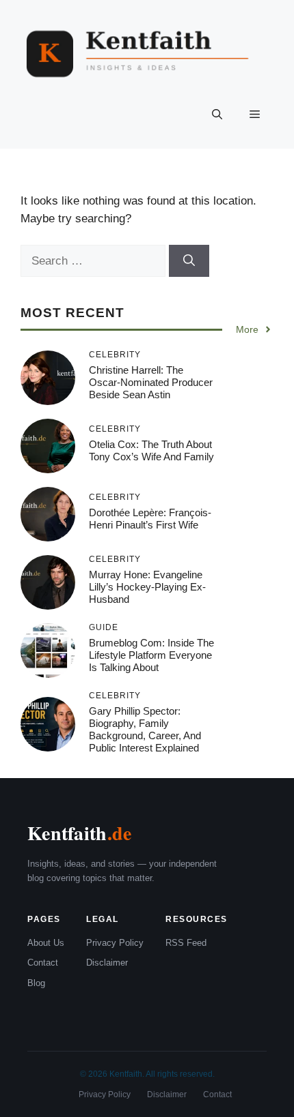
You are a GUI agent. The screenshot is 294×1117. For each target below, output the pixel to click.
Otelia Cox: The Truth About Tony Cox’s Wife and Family (151, 450)
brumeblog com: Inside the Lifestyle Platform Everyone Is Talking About (151, 655)
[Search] (189, 261)
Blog (36, 983)
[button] (217, 114)
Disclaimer (107, 962)
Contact (42, 962)
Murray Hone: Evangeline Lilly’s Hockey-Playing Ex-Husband (147, 587)
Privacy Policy (115, 943)
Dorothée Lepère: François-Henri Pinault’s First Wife (150, 519)
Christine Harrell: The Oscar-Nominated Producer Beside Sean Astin (151, 382)
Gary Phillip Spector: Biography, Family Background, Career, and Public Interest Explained (145, 729)
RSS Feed (185, 943)
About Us (45, 943)
